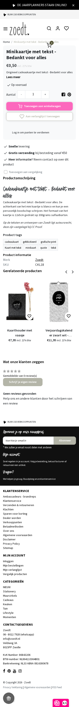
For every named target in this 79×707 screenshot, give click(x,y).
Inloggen (8, 561)
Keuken (7, 604)
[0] (47, 45)
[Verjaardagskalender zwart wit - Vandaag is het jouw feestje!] (59, 301)
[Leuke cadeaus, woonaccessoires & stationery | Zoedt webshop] (19, 28)
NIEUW (7, 587)
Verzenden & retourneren (18, 505)
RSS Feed (57, 687)
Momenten (9, 617)
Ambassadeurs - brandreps (19, 496)
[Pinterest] (69, 94)
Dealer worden (12, 518)
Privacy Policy (11, 543)
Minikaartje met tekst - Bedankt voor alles (36, 41)
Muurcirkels (10, 595)
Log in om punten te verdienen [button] (30, 132)
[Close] (73, 4)
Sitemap (8, 548)
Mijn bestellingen (13, 565)
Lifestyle (8, 613)
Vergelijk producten (15, 574)
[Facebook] (63, 94)
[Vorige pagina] (66, 271)
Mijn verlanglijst (12, 570)
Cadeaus (8, 600)
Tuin (5, 608)
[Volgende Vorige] (72, 271)
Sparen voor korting (15, 513)
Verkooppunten (12, 522)
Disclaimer (9, 539)
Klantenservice (12, 501)
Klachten (8, 509)
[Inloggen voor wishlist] (29, 316)
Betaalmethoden (13, 526)
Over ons (8, 531)
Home (6, 41)
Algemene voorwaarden (17, 535)
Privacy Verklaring (12, 687)
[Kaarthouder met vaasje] (19, 301)
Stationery (9, 591)
